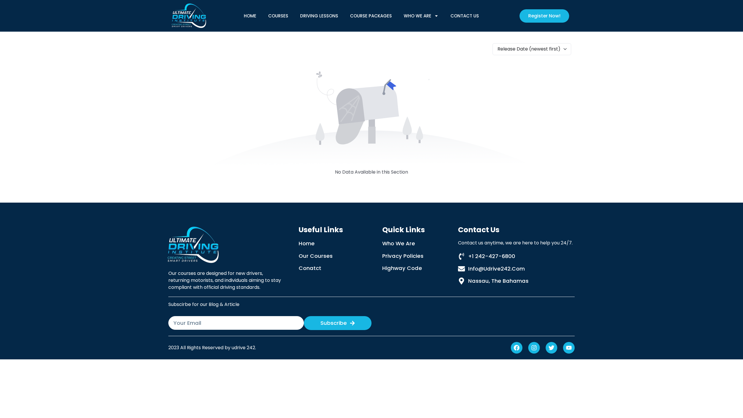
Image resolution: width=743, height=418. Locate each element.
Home (250, 16)
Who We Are (417, 16)
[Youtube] (569, 348)
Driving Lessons (319, 16)
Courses (278, 16)
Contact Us (464, 16)
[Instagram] (534, 348)
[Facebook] (516, 348)
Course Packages (371, 16)
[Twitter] (551, 348)
